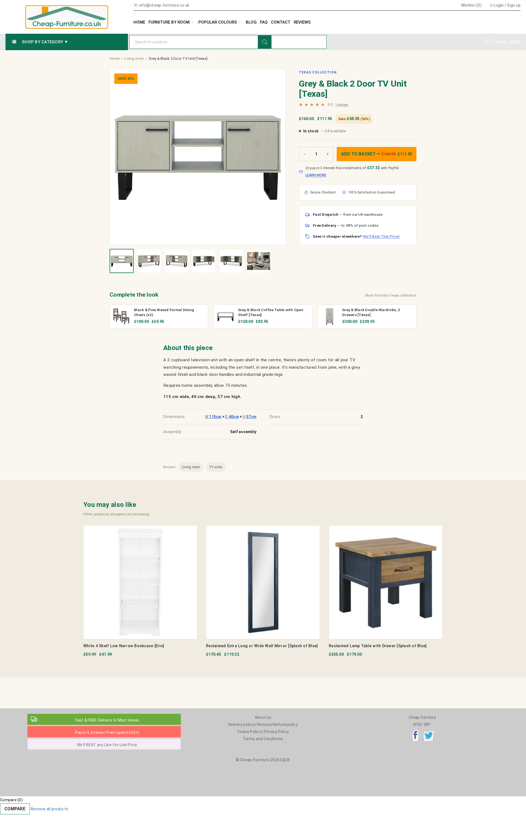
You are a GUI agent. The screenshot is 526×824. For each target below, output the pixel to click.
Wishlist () (471, 5)
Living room (134, 58)
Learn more (315, 175)
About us (263, 717)
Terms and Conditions (263, 739)
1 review (341, 105)
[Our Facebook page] (415, 731)
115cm (213, 416)
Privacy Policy (276, 731)
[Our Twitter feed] (428, 731)
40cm (232, 416)
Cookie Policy (249, 731)
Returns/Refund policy (277, 724)
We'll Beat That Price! (381, 236)
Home (114, 58)
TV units (216, 467)
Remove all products (49, 809)
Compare (14, 808)
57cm (250, 416)
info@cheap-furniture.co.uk (164, 5)
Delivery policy (241, 724)
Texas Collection (317, 72)
